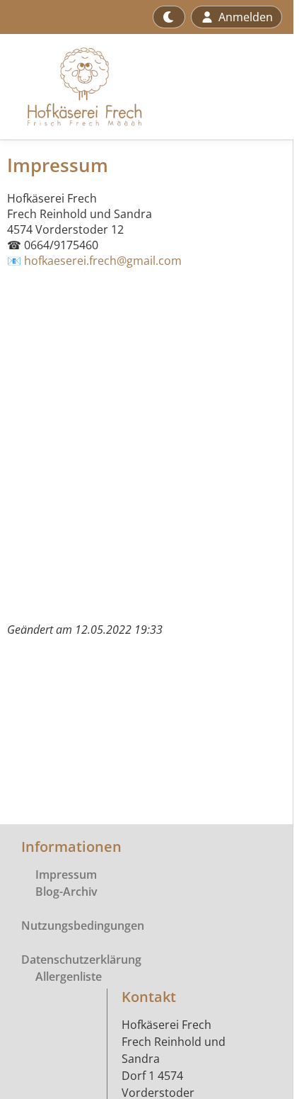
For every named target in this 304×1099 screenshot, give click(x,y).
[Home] (76, 86)
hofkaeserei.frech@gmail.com (103, 260)
